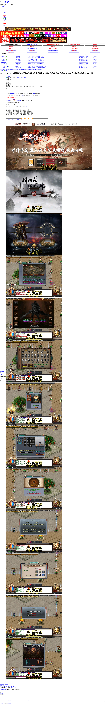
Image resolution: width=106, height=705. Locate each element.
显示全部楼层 (19, 77)
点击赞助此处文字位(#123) (74, 52)
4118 (1, 374)
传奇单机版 (5, 18)
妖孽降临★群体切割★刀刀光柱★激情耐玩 (36, 64)
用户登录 (2, 6)
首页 (3, 11)
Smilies (13, 686)
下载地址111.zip (18, 100)
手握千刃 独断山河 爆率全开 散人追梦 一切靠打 (37, 66)
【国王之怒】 (3, 62)
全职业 (16, 66)
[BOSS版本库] (4, 2)
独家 (19, 106)
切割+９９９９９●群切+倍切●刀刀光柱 (35, 59)
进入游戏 (95, 56)
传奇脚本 (4, 20)
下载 (7, 95)
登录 (3, 8)
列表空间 (4, 25)
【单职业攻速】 (18, 67)
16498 (4, 381)
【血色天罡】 (3, 67)
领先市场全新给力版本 (83, 56)
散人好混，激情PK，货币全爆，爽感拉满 (36, 56)
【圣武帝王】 (3, 56)
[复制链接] (9, 76)
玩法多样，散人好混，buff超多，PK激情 (36, 57)
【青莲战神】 (3, 60)
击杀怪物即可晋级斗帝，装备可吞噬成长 (36, 60)
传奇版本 (12, 93)
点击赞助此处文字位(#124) (95, 52)
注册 (3, 9)
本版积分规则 (3, 689)
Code (11, 686)
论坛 (4, 12)
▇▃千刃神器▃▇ (4, 66)
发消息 (4, 383)
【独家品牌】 (18, 56)
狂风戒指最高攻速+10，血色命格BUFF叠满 (36, 67)
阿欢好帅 (2, 371)
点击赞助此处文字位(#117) (53, 50)
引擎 (22, 95)
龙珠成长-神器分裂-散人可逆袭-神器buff (36, 63)
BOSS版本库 (2, 69)
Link (7, 686)
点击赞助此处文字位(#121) (32, 52)
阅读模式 (24, 77)
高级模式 (2, 685)
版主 (1, 378)
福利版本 (4, 17)
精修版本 (4, 16)
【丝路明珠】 (3, 63)
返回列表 (2, 70)
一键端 (15, 106)
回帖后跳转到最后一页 (15, 689)
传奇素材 (4, 19)
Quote (9, 686)
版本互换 (4, 23)
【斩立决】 (3, 57)
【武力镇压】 (3, 59)
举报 (7, 682)
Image (4, 686)
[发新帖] (6, 70)
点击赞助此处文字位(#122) (53, 52)
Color (2, 686)
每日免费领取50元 (82, 66)
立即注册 (14, 687)
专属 (26, 106)
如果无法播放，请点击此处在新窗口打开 (14, 119)
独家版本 (4, 15)
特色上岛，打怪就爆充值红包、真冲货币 (36, 62)
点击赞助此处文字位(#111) (32, 48)
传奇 (34, 93)
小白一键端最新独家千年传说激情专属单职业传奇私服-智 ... (30, 69)
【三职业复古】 (18, 60)
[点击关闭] (0, 691)
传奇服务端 (5, 13)
